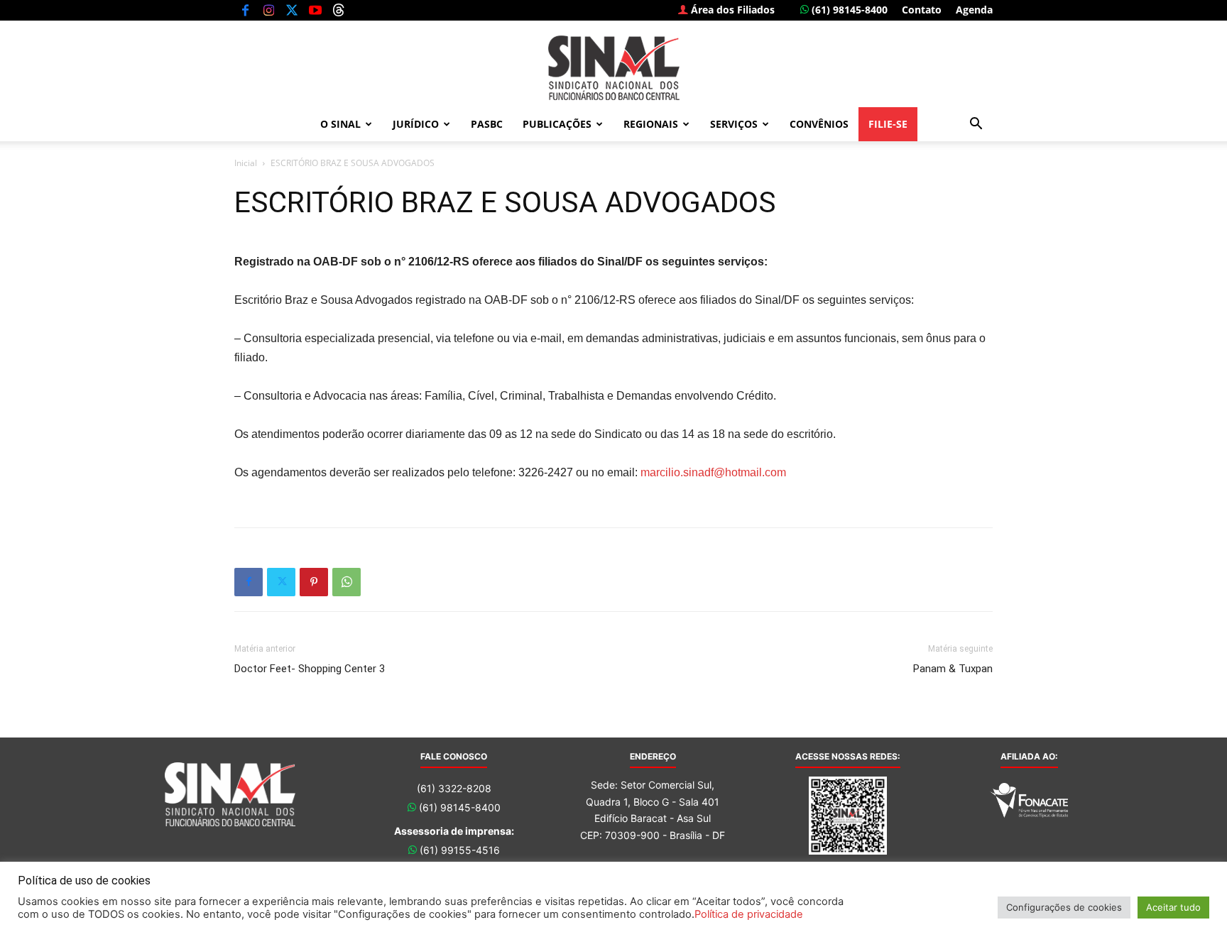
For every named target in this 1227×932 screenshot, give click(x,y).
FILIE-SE (887, 124)
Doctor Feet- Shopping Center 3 (309, 668)
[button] (976, 125)
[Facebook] (245, 10)
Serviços (734, 124)
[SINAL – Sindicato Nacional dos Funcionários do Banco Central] (613, 67)
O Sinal (340, 124)
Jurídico (416, 124)
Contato (922, 9)
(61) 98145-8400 (848, 9)
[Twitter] (291, 10)
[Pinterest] (314, 582)
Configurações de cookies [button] (1064, 907)
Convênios (819, 124)
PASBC (487, 124)
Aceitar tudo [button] (1173, 907)
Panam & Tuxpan (953, 668)
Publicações (557, 124)
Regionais (650, 124)
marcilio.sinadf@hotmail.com (713, 472)
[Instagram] (268, 10)
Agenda (974, 9)
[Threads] (338, 10)
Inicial (245, 163)
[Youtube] (315, 10)
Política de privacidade (748, 914)
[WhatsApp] (346, 582)
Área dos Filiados (731, 9)
